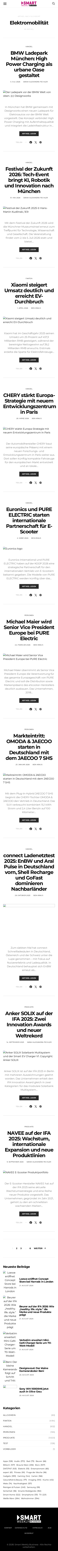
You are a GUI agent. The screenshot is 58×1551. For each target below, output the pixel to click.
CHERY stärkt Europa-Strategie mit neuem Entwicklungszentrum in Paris (29, 403)
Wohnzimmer (30, 1498)
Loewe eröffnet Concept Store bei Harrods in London (36, 1280)
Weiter (38, 1248)
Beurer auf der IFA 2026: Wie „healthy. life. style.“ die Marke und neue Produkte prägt (36, 1310)
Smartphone (30, 1494)
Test (5, 1443)
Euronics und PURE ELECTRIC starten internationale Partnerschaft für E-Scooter (29, 520)
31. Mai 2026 (15, 198)
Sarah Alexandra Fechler (35, 82)
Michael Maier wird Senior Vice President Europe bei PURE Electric (29, 630)
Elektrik (23, 1468)
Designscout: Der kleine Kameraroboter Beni (33, 1369)
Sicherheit (10, 1491)
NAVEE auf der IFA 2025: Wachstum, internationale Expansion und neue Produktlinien (29, 1144)
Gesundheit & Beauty (15, 1480)
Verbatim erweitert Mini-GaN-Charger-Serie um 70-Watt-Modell (35, 1343)
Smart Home (11, 1494)
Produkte (29, 1007)
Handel (29, 47)
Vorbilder (9, 1449)
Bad (30, 1461)
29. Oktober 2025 (22, 895)
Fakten (29, 278)
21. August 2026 (26, 1286)
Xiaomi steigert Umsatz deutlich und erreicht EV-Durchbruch (29, 293)
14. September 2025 (15, 1042)
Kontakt (8, 1528)
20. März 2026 (22, 418)
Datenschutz (21, 1528)
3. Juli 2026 (15, 82)
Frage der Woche (36, 1472)
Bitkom (9, 1465)
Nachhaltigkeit (22, 1483)
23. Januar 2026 (23, 765)
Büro (40, 1465)
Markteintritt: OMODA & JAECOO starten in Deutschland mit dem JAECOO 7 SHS (29, 747)
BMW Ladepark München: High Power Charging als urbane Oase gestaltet (29, 64)
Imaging (34, 1480)
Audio (19, 1461)
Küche (48, 1480)
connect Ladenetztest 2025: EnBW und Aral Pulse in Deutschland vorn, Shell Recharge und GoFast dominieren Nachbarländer (29, 872)
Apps (8, 1461)
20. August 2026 (26, 1375)
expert (8, 1472)
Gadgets (9, 1476)
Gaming (23, 1476)
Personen (29, 615)
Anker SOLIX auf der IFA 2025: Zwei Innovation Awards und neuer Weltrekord (29, 1024)
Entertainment (40, 1468)
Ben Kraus (36, 308)
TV (42, 1494)
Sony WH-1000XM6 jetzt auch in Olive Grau (33, 1390)
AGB (49, 1528)
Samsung (33, 1487)
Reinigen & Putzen (14, 1487)
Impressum (37, 1528)
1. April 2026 (22, 308)
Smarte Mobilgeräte (29, 1491)
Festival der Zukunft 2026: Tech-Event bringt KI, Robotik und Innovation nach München (29, 180)
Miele (7, 1483)
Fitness (19, 1472)
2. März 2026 (22, 538)
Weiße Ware (11, 1498)
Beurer (41, 1461)
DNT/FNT (10, 1468)
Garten (37, 1476)
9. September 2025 (15, 1162)
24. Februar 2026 (22, 645)
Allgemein (9, 1415)
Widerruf (28, 1533)
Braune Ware (25, 1465)
